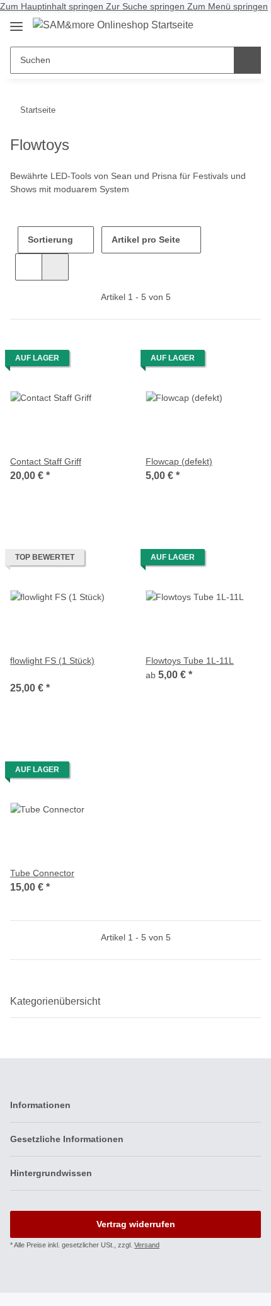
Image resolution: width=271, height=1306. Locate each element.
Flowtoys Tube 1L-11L (190, 661)
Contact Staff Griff (45, 461)
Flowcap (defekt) (179, 461)
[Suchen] (247, 60)
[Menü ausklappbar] (16, 21)
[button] (227, 27)
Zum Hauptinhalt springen (53, 6)
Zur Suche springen (146, 6)
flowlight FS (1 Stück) (52, 661)
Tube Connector (42, 873)
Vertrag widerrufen (135, 1224)
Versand (146, 1245)
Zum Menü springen (227, 6)
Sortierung (50, 239)
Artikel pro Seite (146, 239)
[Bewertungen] (27, 674)
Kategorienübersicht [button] (55, 1001)
